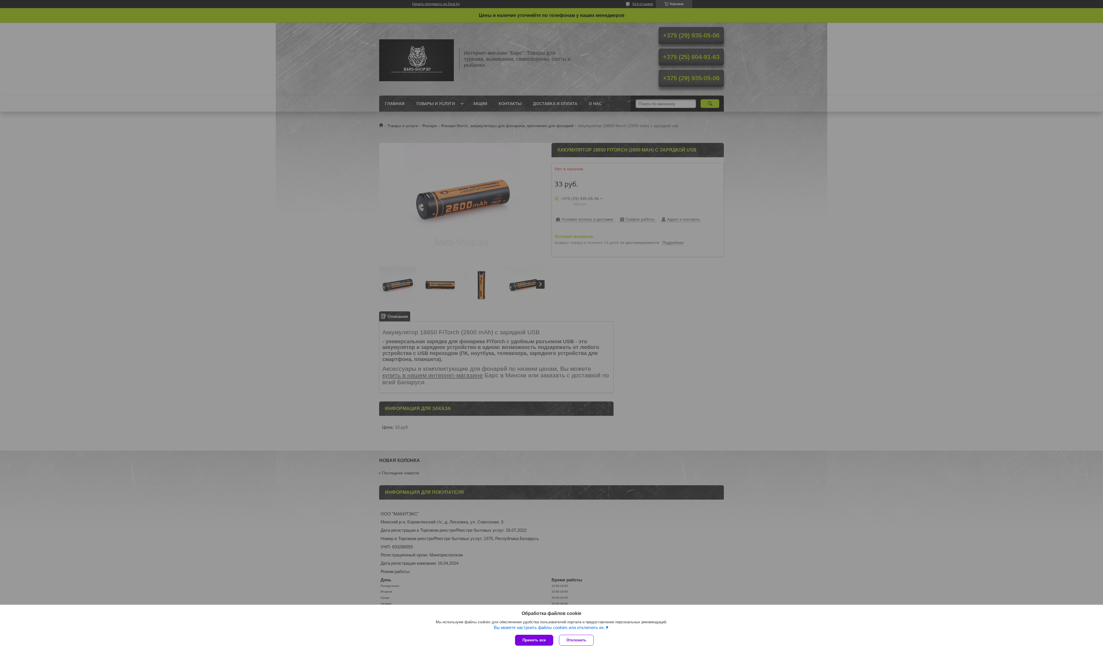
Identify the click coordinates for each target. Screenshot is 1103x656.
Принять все (534, 640)
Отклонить (576, 640)
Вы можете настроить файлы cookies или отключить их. (549, 627)
